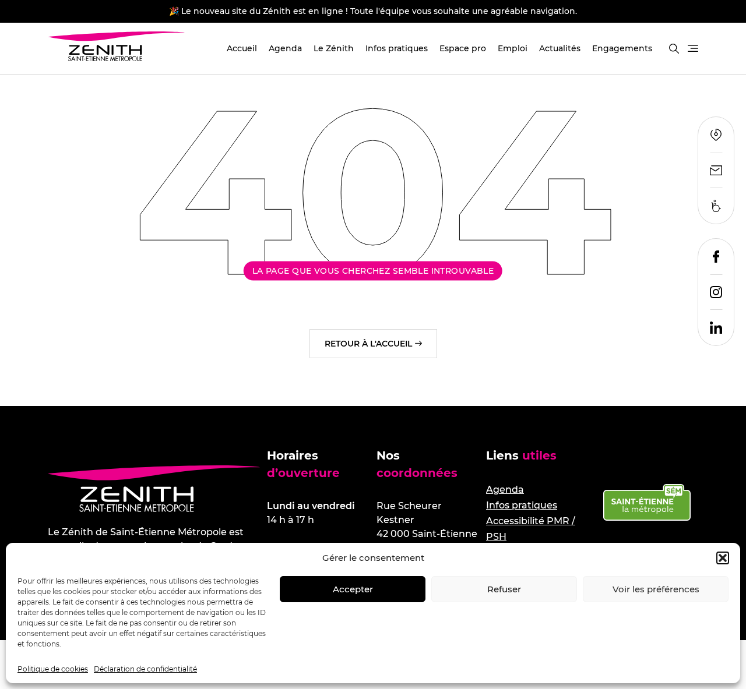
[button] (723, 558)
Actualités (559, 48)
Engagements (622, 48)
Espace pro (462, 48)
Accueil (242, 48)
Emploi (512, 48)
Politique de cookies (52, 669)
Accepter (353, 589)
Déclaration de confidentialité (145, 669)
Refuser (504, 589)
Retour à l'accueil (368, 343)
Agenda (285, 48)
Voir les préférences (656, 589)
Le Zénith (334, 48)
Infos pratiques (396, 48)
